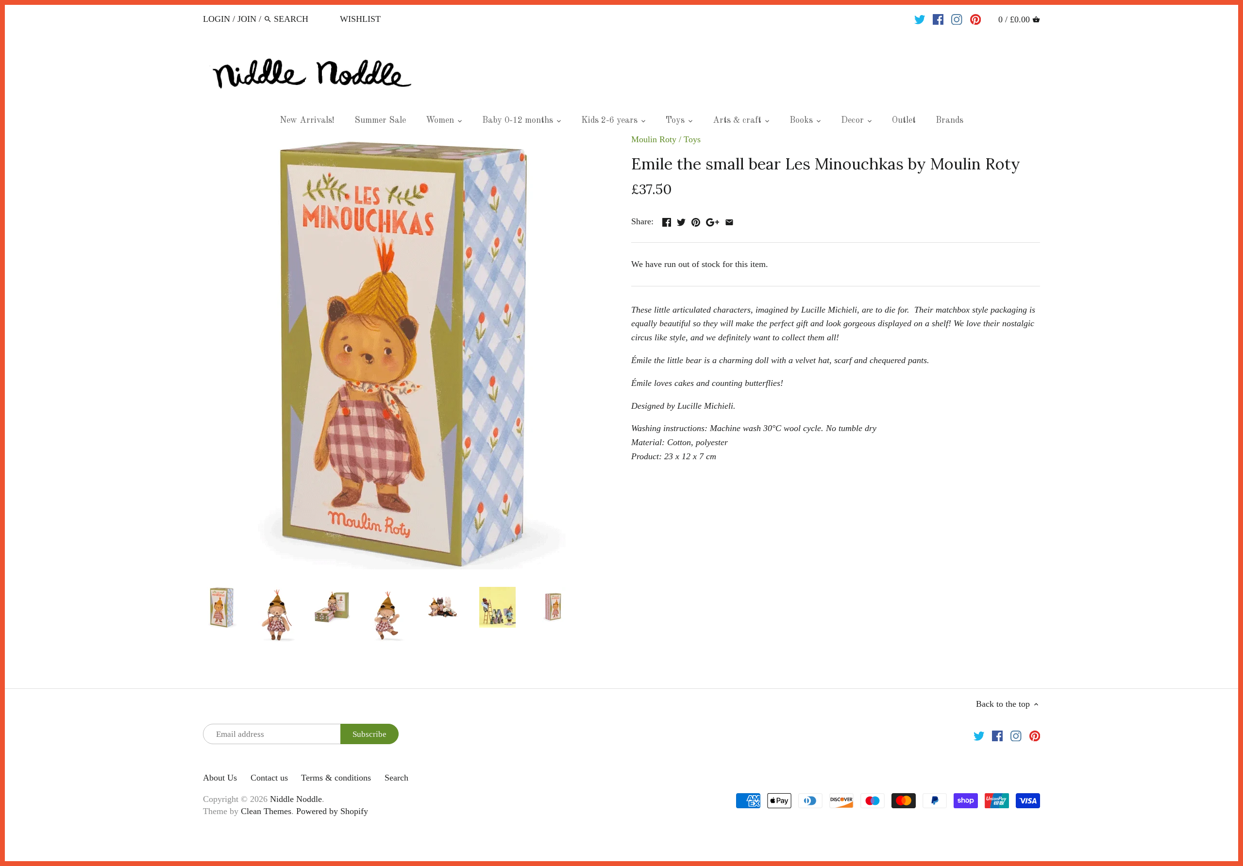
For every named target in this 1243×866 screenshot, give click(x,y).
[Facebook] (938, 18)
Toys (692, 139)
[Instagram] (956, 18)
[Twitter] (919, 18)
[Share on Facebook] (666, 220)
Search (396, 778)
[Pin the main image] (695, 220)
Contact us (269, 778)
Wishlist (360, 19)
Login (216, 19)
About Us (220, 778)
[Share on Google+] (712, 220)
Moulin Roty (653, 139)
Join (246, 19)
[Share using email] (729, 220)
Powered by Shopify (332, 811)
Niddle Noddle (296, 799)
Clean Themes (266, 811)
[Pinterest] (975, 18)
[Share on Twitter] (681, 220)
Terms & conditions (336, 778)
